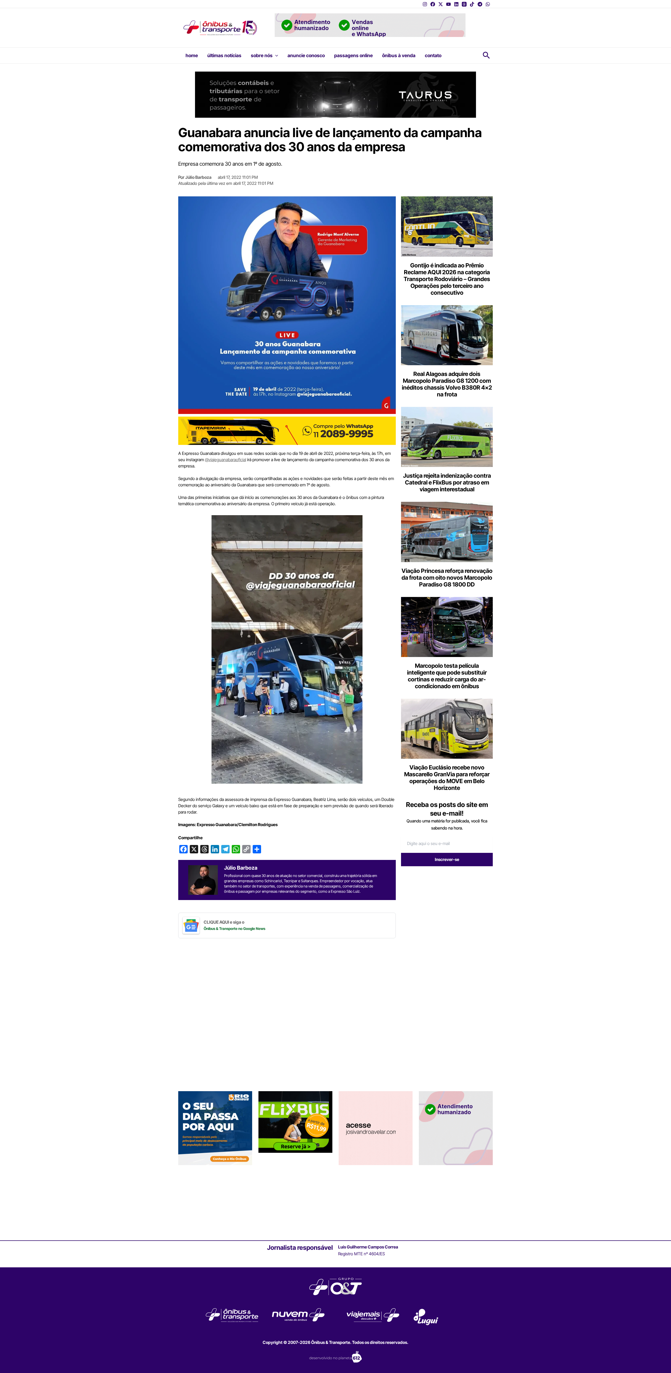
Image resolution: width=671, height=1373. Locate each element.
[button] (275, 55)
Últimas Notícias (224, 55)
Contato (433, 55)
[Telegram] (480, 4)
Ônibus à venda (398, 55)
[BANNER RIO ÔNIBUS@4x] (215, 1127)
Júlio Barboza (198, 177)
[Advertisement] (445, 910)
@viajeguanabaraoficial (225, 459)
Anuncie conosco (306, 55)
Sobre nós (262, 55)
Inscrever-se (447, 859)
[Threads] (464, 4)
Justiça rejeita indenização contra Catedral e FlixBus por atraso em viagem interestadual (447, 482)
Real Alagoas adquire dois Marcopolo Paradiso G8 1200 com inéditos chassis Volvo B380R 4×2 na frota (447, 384)
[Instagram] (425, 4)
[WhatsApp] (487, 4)
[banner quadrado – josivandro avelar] (376, 1127)
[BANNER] (287, 430)
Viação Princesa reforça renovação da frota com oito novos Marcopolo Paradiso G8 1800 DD (447, 577)
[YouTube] (448, 4)
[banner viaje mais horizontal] (370, 24)
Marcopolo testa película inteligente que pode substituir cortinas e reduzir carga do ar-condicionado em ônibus (447, 676)
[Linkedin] (456, 4)
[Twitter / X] (440, 4)
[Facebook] (432, 4)
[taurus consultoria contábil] (335, 94)
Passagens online (353, 55)
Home (192, 55)
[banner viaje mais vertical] (456, 1127)
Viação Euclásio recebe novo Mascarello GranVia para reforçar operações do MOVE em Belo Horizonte (447, 777)
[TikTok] (472, 4)
